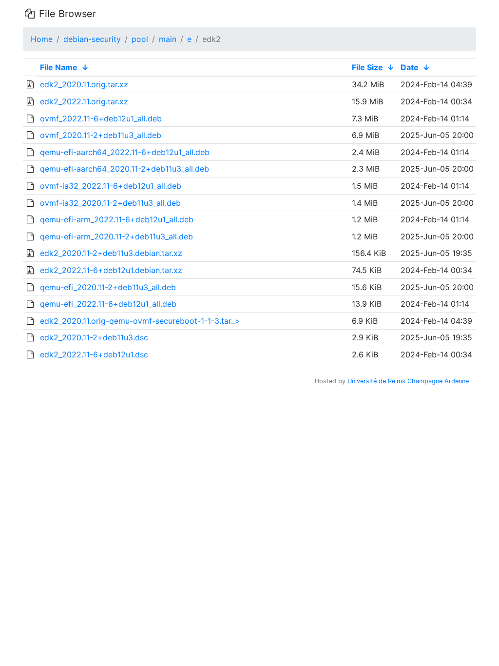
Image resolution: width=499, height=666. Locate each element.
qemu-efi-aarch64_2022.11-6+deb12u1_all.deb (125, 152)
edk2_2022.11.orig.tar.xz (84, 101)
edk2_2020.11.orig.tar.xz (84, 84)
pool (140, 39)
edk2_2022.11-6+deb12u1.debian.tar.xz (111, 270)
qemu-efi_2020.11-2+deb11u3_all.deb (108, 287)
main (167, 39)
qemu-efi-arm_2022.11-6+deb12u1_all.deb (116, 219)
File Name (58, 67)
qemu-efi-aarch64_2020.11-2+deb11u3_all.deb (124, 169)
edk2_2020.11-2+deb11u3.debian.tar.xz (111, 253)
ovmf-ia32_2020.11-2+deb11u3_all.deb (110, 203)
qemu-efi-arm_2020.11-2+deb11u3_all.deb (116, 236)
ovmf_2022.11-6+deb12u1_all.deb (101, 118)
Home (42, 39)
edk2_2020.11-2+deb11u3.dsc (94, 337)
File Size (367, 67)
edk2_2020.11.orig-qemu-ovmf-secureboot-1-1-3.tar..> (140, 321)
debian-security (92, 39)
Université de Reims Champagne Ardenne (408, 381)
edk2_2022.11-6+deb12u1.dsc (94, 354)
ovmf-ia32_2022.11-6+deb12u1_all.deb (110, 186)
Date (410, 67)
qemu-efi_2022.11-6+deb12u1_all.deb (108, 304)
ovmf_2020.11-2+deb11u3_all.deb (100, 135)
